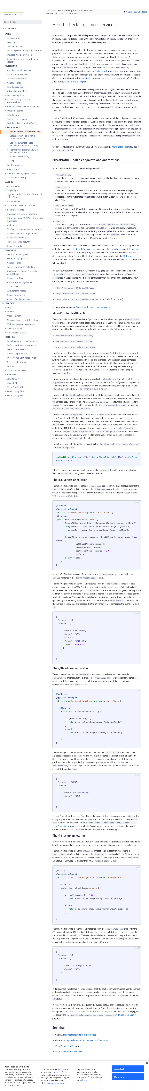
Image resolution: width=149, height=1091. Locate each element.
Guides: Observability (19, 156)
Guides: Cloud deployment (19, 299)
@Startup (127, 256)
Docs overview (10, 28)
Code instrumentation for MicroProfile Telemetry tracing (24, 144)
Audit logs (12, 225)
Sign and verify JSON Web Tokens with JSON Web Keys (24, 195)
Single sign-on (13, 190)
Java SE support (14, 46)
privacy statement (54, 1083)
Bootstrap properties (17, 353)
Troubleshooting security (18, 242)
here (84, 1080)
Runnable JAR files (15, 278)
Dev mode (12, 42)
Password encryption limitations (22, 214)
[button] (147, 1063)
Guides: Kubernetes (16, 295)
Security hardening (16, 210)
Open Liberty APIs (15, 391)
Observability (13, 127)
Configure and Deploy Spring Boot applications (23, 272)
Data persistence (15, 111)
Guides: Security (14, 246)
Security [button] (9, 182)
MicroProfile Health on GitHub (69, 1051)
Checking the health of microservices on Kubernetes (84, 1040)
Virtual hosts (13, 286)
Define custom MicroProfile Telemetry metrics (22, 137)
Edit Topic (142, 12)
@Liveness (119, 249)
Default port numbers (17, 349)
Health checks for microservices (25, 132)
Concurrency (13, 169)
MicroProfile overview (17, 74)
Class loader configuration (19, 282)
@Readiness (132, 249)
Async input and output (17, 178)
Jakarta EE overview (16, 79)
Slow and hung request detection (22, 320)
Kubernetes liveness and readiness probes (97, 78)
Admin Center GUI (15, 328)
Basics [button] (8, 34)
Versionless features (16, 370)
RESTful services (15, 87)
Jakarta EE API (14, 379)
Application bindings (16, 291)
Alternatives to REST (17, 91)
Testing (10, 161)
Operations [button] (10, 303)
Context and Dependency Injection (23, 106)
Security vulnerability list (18, 237)
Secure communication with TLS (22, 205)
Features (11, 366)
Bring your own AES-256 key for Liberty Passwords (25, 219)
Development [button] (11, 66)
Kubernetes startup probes (76, 82)
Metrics (10, 312)
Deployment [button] (10, 250)
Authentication (14, 186)
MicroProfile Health (98, 71)
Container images (15, 83)
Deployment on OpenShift (19, 254)
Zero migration (14, 38)
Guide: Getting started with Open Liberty (22, 60)
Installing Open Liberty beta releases (24, 51)
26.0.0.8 (14, 15)
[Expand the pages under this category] (3, 34)
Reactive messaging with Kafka (21, 173)
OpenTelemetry (14, 316)
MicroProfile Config (61, 826)
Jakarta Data (13, 115)
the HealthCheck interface (85, 249)
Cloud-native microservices (19, 70)
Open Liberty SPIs (15, 395)
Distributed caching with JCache (22, 123)
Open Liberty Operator (17, 259)
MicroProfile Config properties (21, 358)
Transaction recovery (17, 119)
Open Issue (132, 12)
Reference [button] (10, 337)
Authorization (13, 201)
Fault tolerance (14, 165)
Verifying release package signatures (24, 229)
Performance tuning (16, 333)
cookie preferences (61, 1072)
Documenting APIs (15, 95)
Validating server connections (21, 324)
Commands (12, 375)
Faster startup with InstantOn (21, 267)
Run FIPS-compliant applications (22, 233)
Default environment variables (21, 345)
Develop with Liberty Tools (19, 55)
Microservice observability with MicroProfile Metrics (24, 151)
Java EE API (12, 383)
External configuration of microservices (19, 101)
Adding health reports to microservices (93, 307)
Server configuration (16, 362)
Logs (9, 307)
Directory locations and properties (23, 341)
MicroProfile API (15, 387)
